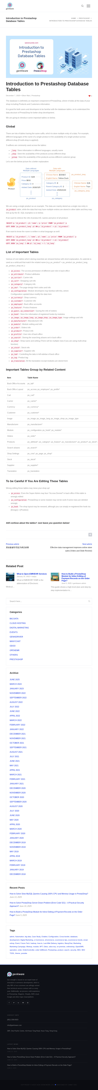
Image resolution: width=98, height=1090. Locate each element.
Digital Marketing (19, 628)
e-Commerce (39, 940)
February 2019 (17, 865)
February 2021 (17, 779)
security (73, 950)
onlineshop (70, 947)
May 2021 (14, 766)
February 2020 (17, 833)
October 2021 (17, 743)
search (66, 950)
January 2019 (17, 870)
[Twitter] (14, 1003)
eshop (12, 943)
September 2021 (18, 747)
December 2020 (18, 788)
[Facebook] (9, 1003)
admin (12, 937)
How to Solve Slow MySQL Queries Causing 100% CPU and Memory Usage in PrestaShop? (49, 894)
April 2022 (15, 716)
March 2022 (16, 720)
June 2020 (15, 815)
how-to (39, 943)
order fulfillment (41, 950)
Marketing (77, 943)
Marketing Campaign (17, 947)
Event (17, 943)
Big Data (14, 619)
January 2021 (17, 784)
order (20, 950)
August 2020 (16, 806)
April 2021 (15, 770)
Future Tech (25, 943)
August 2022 (16, 702)
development (14, 940)
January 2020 (17, 838)
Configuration (53, 937)
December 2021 (18, 734)
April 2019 (15, 856)
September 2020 (18, 802)
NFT (41, 947)
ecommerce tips (61, 940)
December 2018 (18, 874)
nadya (34, 576)
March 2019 (16, 861)
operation (13, 950)
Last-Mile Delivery (50, 943)
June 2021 (15, 761)
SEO (79, 950)
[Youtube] (23, 1003)
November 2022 (18, 693)
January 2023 (17, 689)
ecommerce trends (75, 940)
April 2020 (15, 824)
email (85, 940)
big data (28, 937)
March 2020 (16, 829)
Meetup (29, 947)
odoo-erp (52, 947)
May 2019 (14, 852)
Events (14, 632)
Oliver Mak (26, 95)
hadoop (33, 943)
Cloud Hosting (18, 623)
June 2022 (15, 711)
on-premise (61, 947)
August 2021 (16, 752)
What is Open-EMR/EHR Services (32, 574)
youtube (24, 953)
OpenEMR (14, 650)
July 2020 (14, 811)
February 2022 (17, 725)
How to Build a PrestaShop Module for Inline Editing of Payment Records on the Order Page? (39, 1065)
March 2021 (16, 775)
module (36, 947)
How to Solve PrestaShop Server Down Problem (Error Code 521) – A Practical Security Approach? (41, 1057)
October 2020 (17, 797)
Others (14, 655)
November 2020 (18, 793)
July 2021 (14, 756)
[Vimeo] (28, 1003)
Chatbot (44, 937)
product (60, 950)
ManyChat (15, 641)
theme (17, 953)
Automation (19, 937)
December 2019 (18, 843)
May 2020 (14, 820)
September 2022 (18, 698)
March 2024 (16, 684)
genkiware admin (79, 583)
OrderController (28, 950)
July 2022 (14, 707)
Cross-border (64, 937)
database (73, 937)
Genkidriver (16, 637)
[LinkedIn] (18, 1003)
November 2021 (18, 738)
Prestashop (36, 95)
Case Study (36, 937)
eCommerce (49, 940)
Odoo (12, 646)
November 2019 (18, 847)
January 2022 (17, 729)
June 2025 (15, 680)
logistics (61, 943)
